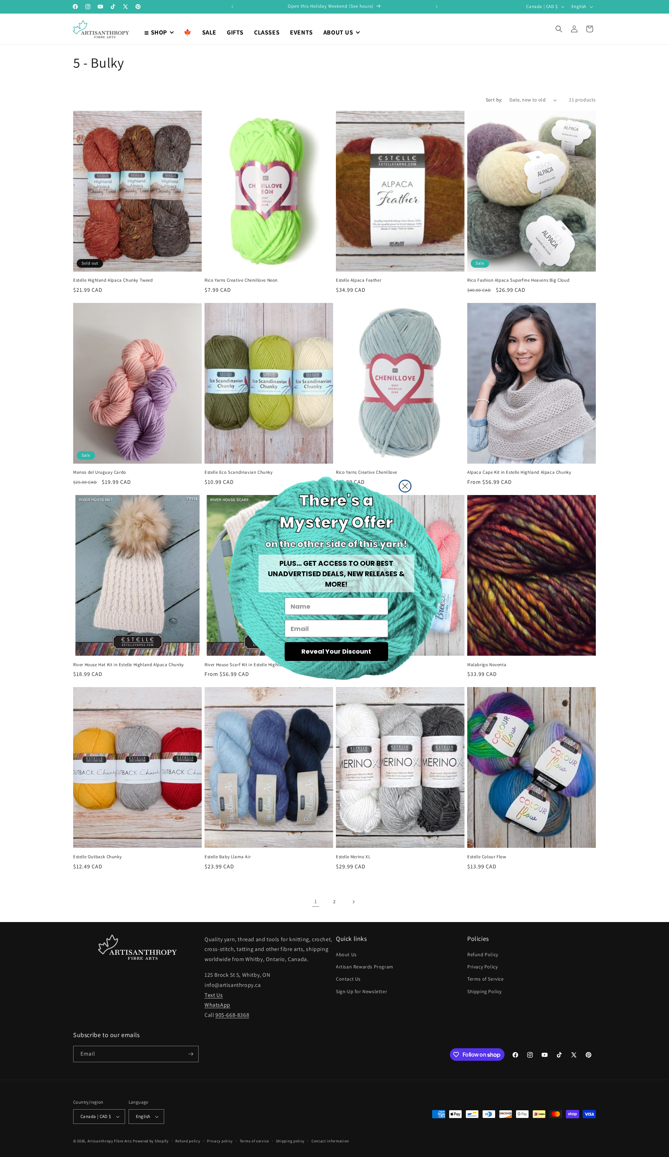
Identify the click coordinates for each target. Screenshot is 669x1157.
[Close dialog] (405, 486)
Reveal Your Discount (336, 651)
